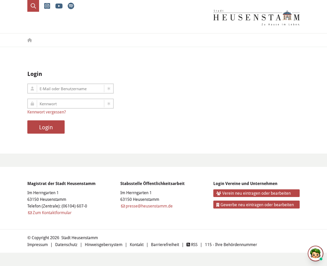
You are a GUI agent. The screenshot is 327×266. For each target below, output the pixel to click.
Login (46, 127)
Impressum (37, 244)
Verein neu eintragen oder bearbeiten (256, 193)
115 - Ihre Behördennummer (231, 244)
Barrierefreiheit (165, 244)
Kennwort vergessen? (46, 111)
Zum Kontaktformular (52, 212)
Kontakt (137, 244)
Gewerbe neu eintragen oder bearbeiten (257, 204)
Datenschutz (66, 244)
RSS (193, 244)
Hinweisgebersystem (103, 244)
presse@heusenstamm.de (149, 206)
